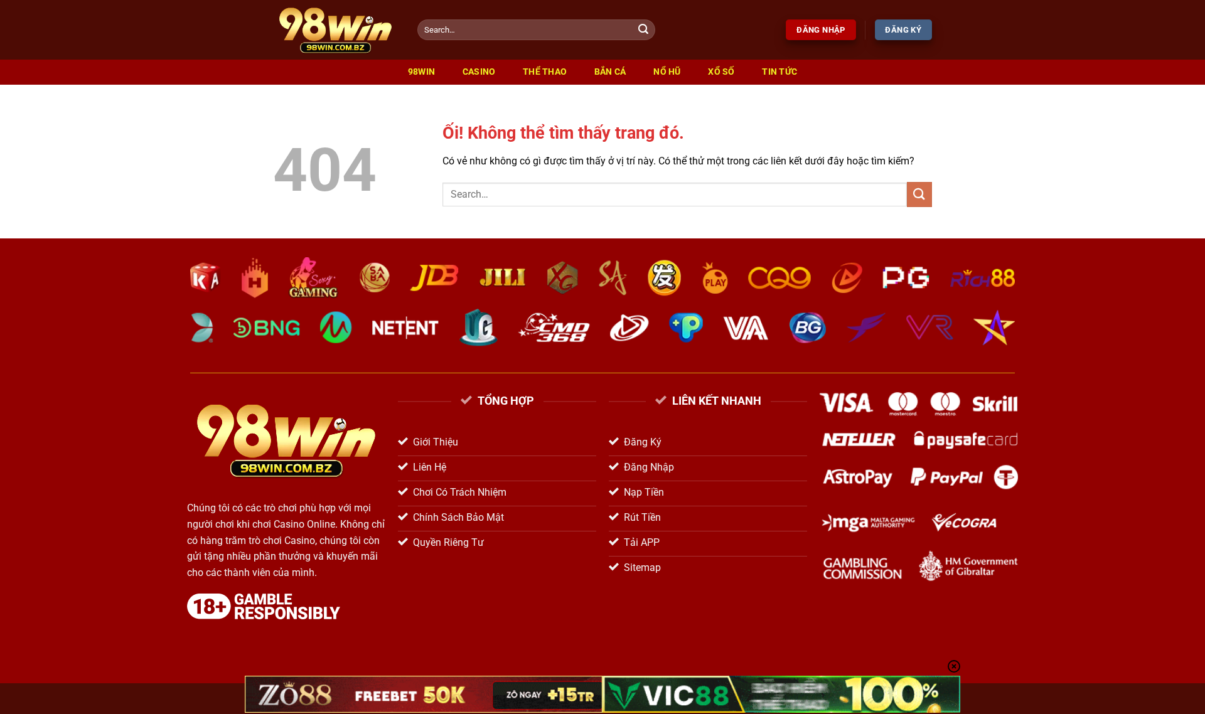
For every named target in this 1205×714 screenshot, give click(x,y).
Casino (479, 72)
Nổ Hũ (666, 72)
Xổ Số (721, 72)
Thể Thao (545, 72)
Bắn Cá (610, 72)
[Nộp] (644, 30)
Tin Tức (779, 72)
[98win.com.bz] (336, 30)
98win (421, 72)
